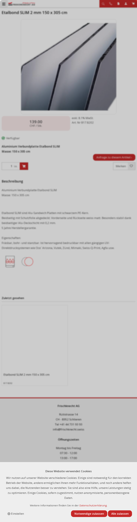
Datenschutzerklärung (93, 505)
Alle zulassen (120, 514)
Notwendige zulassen (89, 514)
